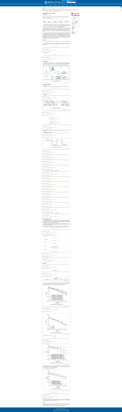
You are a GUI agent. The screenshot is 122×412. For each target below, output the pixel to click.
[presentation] (55, 54)
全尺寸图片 (66, 82)
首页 (46, 5)
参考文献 (66, 21)
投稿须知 (63, 5)
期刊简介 (50, 5)
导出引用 (75, 15)
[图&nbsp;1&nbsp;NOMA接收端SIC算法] (56, 73)
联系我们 (71, 5)
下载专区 (67, 5)
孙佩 (42, 14)
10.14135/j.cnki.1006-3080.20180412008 (74, 9)
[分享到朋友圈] (121, 10)
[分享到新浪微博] (121, 9)
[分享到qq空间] (121, 8)
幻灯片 (68, 82)
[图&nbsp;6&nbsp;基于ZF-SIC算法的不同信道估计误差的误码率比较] (56, 353)
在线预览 (74, 13)
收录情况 (55, 5)
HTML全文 (55, 21)
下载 (77, 13)
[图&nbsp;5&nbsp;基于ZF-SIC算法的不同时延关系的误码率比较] (56, 323)
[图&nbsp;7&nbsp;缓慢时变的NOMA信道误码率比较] (56, 379)
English (75, 5)
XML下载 (78, 15)
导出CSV (66, 281)
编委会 (59, 5)
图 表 (61, 21)
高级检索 (77, 1)
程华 (47, 14)
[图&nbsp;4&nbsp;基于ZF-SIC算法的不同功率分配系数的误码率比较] (56, 295)
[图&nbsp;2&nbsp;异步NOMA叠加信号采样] (56, 104)
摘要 (48, 21)
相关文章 (49, 22)
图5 (42, 312)
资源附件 (61, 22)
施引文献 (55, 22)
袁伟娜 (45, 14)
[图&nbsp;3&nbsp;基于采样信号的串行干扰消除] (56, 142)
